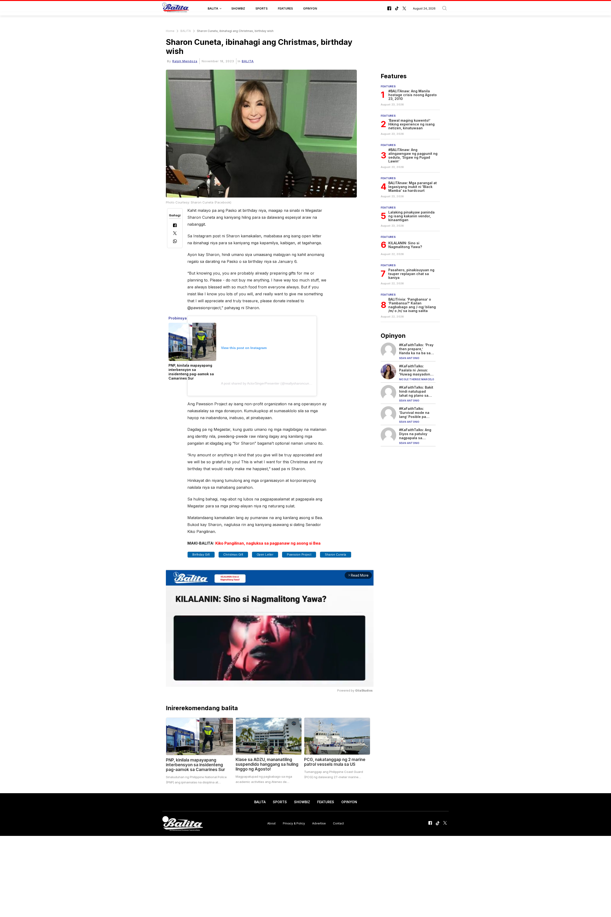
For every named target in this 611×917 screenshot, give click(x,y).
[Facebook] (175, 226)
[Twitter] (175, 234)
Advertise (319, 823)
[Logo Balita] (175, 9)
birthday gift (201, 554)
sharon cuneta (335, 554)
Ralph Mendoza (184, 61)
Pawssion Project (299, 554)
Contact (338, 823)
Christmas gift (233, 554)
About (271, 823)
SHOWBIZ (238, 8)
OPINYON (310, 8)
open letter (265, 554)
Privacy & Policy (294, 823)
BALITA (213, 8)
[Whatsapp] (175, 242)
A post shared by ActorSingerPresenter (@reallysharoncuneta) (268, 383)
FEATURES (285, 8)
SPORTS (261, 8)
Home (170, 31)
